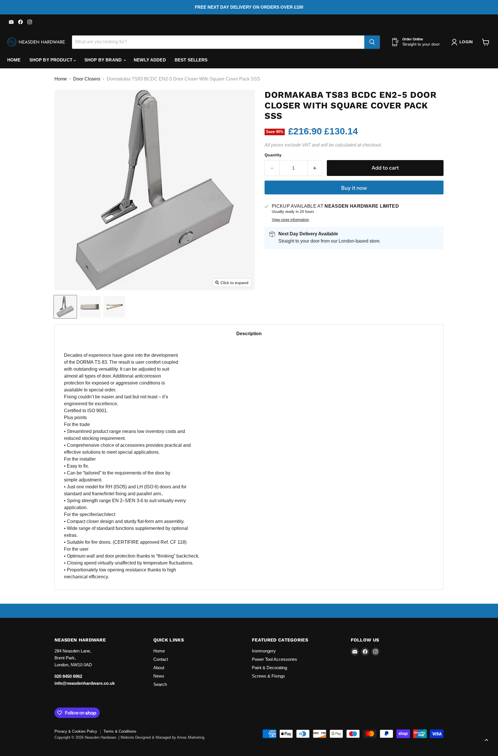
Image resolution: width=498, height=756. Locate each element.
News (158, 676)
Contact (160, 659)
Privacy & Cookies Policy (75, 731)
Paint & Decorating (269, 667)
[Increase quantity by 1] (315, 168)
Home (14, 59)
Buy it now (354, 188)
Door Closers (86, 78)
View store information (290, 220)
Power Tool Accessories (274, 659)
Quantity (273, 155)
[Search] (372, 42)
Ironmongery (264, 650)
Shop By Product (51, 59)
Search (160, 684)
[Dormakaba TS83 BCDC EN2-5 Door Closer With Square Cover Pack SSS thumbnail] (65, 306)
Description (249, 333)
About (158, 667)
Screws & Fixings (268, 676)
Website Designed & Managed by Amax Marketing (162, 737)
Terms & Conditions (119, 731)
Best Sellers (191, 59)
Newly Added (150, 59)
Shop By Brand (103, 59)
